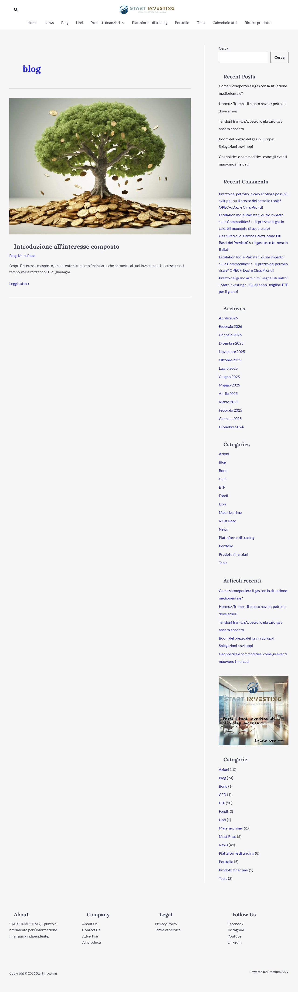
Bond (223, 470)
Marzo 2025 (228, 402)
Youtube (234, 936)
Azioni (224, 453)
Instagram (236, 930)
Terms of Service (167, 930)
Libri (79, 22)
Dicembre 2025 (231, 343)
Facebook (235, 923)
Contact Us (91, 930)
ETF (222, 487)
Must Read (26, 255)
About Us (90, 923)
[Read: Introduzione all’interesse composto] (100, 165)
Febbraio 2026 (230, 326)
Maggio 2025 (229, 385)
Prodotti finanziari (105, 22)
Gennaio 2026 (230, 334)
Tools (201, 22)
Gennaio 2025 (230, 418)
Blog (64, 22)
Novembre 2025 (232, 351)
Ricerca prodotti (258, 22)
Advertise (90, 936)
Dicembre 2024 (231, 427)
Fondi (223, 495)
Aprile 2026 (228, 318)
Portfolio (182, 22)
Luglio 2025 (228, 368)
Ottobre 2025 (230, 360)
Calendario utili (225, 22)
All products (92, 942)
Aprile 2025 (228, 393)
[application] (122, 22)
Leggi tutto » (19, 283)
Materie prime (230, 512)
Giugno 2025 (229, 376)
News (49, 22)
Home (32, 22)
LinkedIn (235, 942)
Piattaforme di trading (149, 22)
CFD (222, 479)
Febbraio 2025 (230, 410)
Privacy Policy (166, 923)
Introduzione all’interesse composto (66, 246)
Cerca (223, 48)
